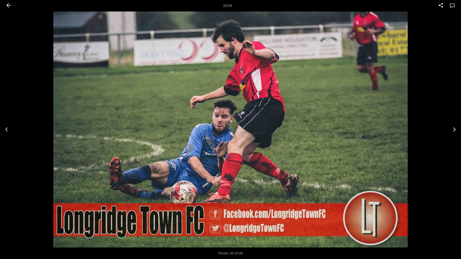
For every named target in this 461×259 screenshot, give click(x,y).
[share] (441, 5)
